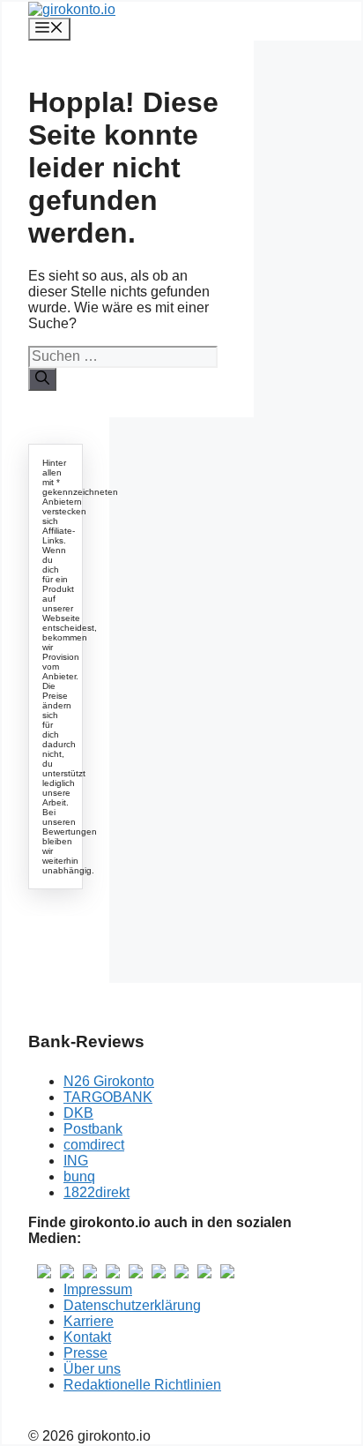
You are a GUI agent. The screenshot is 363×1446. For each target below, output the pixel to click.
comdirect (93, 1144)
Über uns (92, 1368)
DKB (78, 1112)
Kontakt (87, 1337)
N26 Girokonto (108, 1081)
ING (75, 1160)
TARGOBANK (107, 1097)
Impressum (97, 1289)
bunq (79, 1176)
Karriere (88, 1321)
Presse (85, 1352)
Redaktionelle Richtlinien (142, 1384)
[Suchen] (42, 379)
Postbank (92, 1128)
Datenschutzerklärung (132, 1305)
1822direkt (96, 1192)
